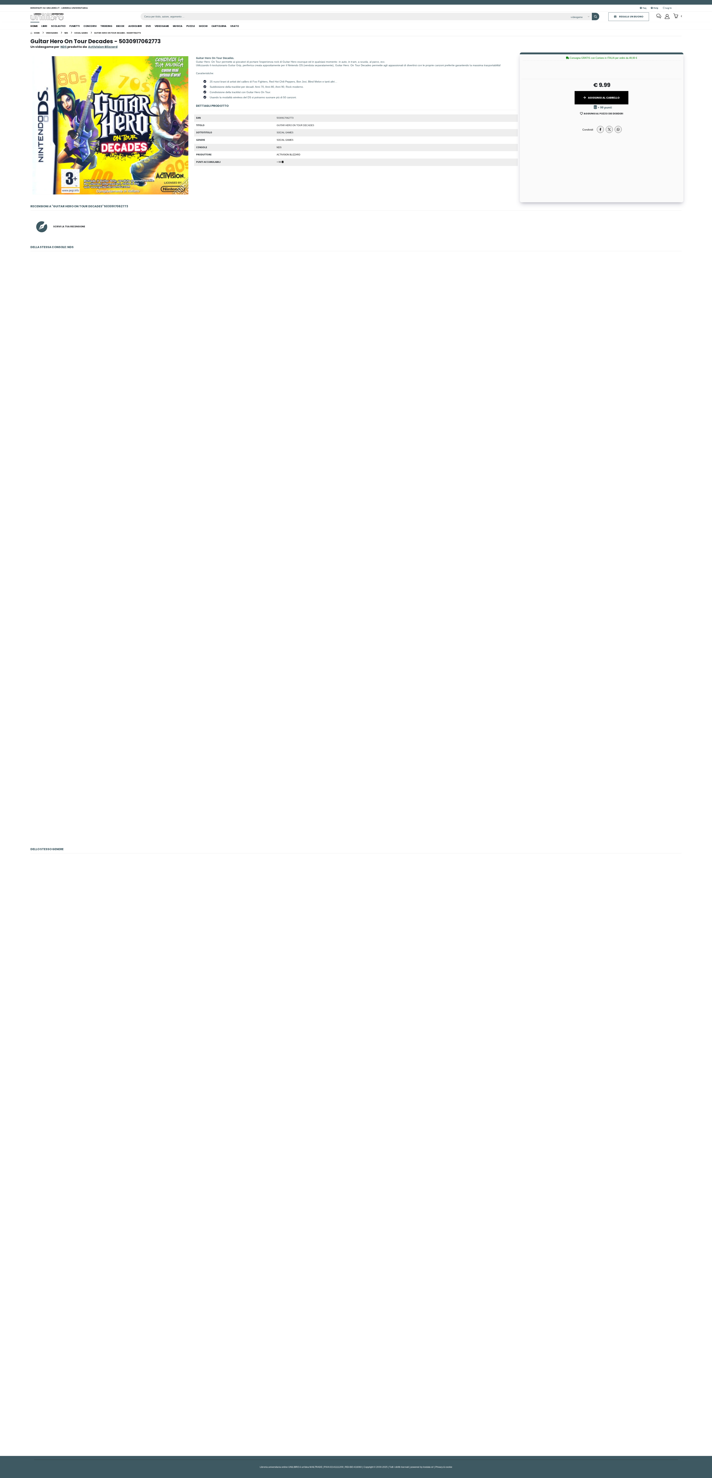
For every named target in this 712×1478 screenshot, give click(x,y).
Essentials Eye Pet (356, 1113)
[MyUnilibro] (667, 16)
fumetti (74, 26)
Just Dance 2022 (356, 1406)
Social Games (285, 139)
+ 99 (279, 161)
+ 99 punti (604, 107)
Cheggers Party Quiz (356, 1308)
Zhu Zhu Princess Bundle (356, 803)
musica (177, 26)
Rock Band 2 (356, 918)
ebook (120, 26)
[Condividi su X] (609, 129)
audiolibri (135, 26)
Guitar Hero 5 (356, 1016)
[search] (595, 16)
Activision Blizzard (288, 154)
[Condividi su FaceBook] (600, 129)
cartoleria (218, 26)
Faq (644, 7)
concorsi (89, 26)
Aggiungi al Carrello (603, 98)
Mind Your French (355, 511)
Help (655, 7)
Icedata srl (428, 1467)
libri (44, 26)
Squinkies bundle (356, 609)
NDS (63, 47)
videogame (162, 26)
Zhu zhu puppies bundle (356, 706)
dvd (148, 26)
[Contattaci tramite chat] (658, 16)
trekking (106, 26)
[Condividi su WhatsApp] (618, 129)
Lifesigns (356, 316)
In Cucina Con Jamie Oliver (356, 414)
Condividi (587, 129)
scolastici (58, 26)
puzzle (190, 26)
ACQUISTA (358, 343)
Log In (668, 7)
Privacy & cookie (443, 1467)
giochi (203, 26)
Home (33, 26)
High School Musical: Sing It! (356, 1211)
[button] (677, 16)
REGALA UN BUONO (631, 16)
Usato (234, 26)
